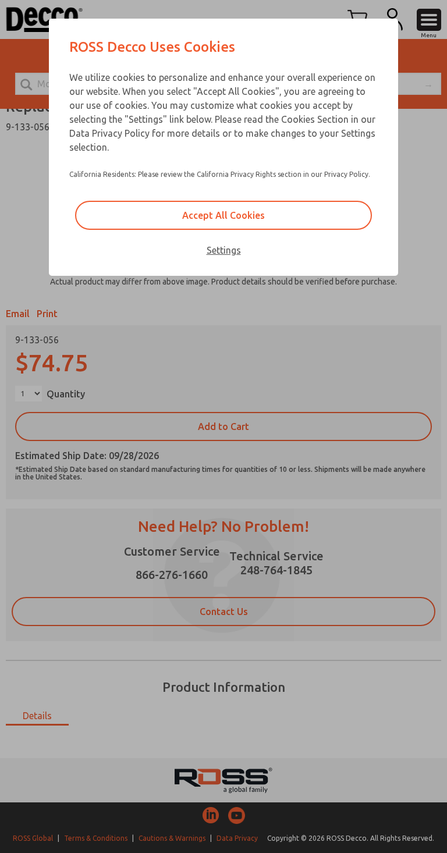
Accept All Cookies (223, 215)
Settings (224, 250)
